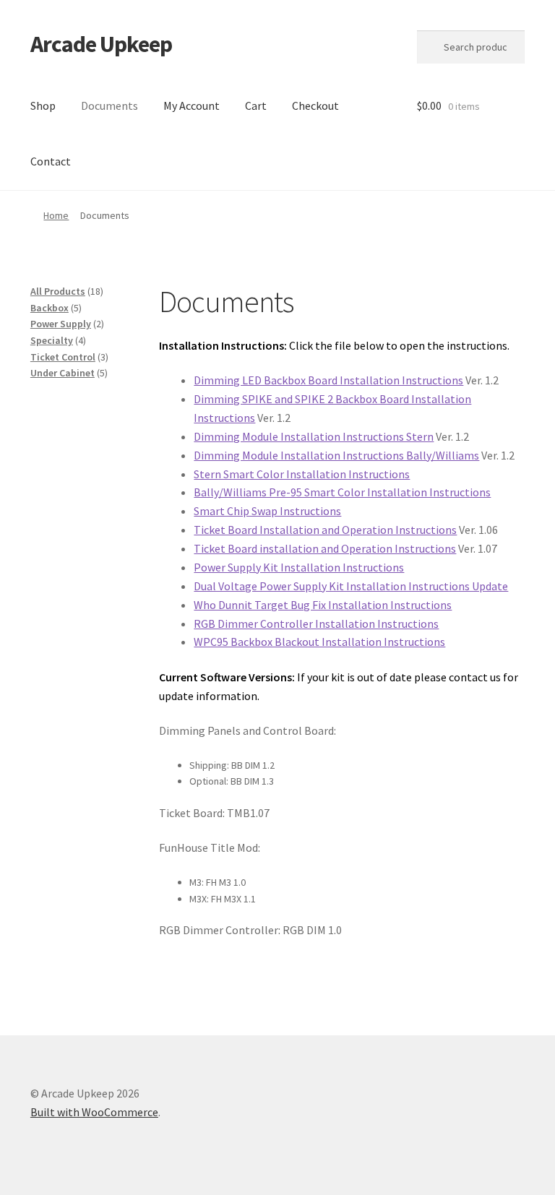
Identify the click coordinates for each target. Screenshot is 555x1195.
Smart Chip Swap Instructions (267, 511)
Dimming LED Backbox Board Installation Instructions (328, 380)
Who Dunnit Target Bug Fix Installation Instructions (323, 605)
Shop (43, 105)
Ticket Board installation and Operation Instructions (325, 548)
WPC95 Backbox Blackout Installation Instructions (319, 641)
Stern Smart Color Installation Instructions (302, 474)
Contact (50, 161)
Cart (256, 105)
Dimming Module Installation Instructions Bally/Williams (336, 455)
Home (56, 215)
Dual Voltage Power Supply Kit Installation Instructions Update (351, 586)
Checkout (315, 105)
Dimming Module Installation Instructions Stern (314, 436)
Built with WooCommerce (94, 1112)
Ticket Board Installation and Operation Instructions (325, 529)
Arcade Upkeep (101, 44)
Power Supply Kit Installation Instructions (299, 567)
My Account (191, 105)
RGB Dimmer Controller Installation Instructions (316, 623)
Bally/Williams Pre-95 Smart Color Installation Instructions (342, 492)
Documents (109, 105)
